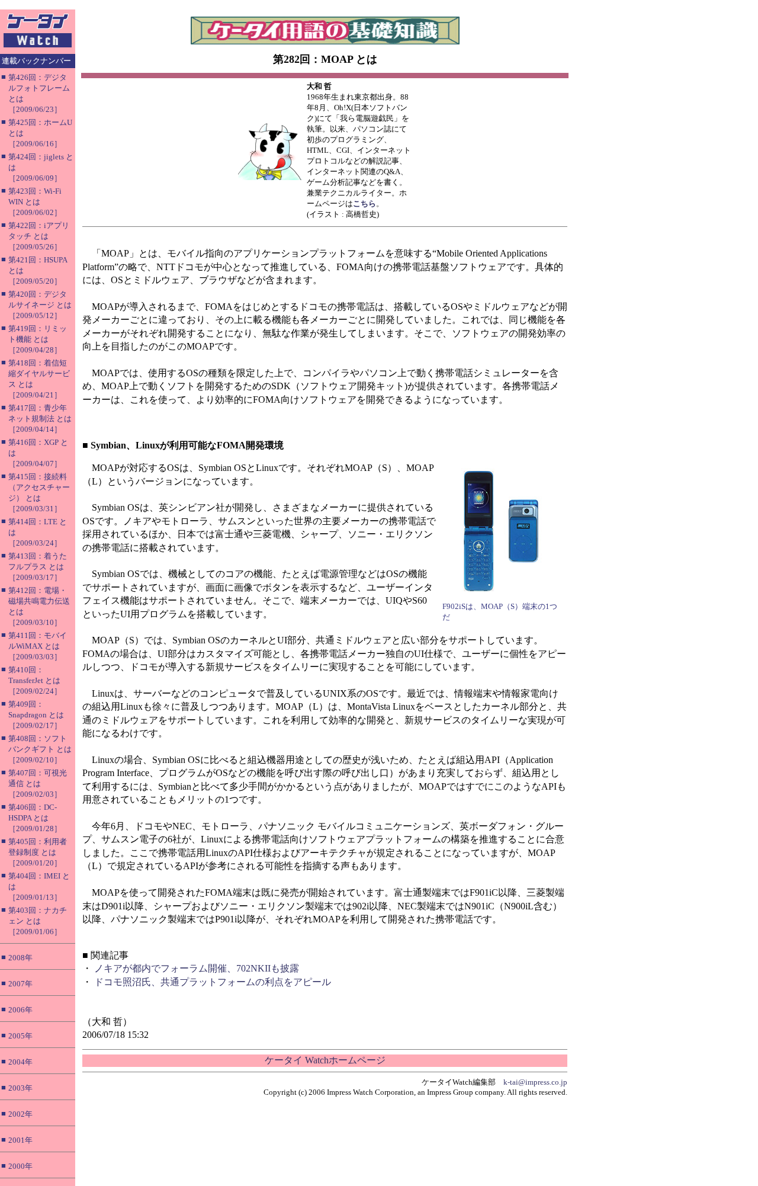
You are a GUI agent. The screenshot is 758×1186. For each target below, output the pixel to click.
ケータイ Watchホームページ (325, 1060)
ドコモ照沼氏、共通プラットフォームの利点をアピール (212, 982)
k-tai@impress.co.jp (535, 1082)
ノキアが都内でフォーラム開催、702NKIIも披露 (196, 968)
